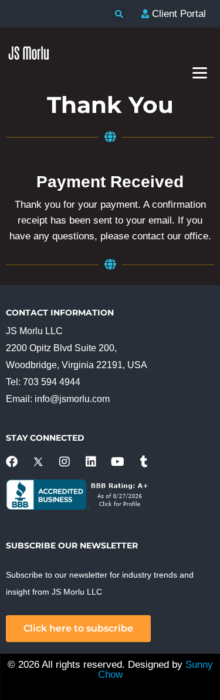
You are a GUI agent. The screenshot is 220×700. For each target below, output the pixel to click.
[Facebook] (11, 461)
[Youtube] (117, 461)
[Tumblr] (143, 461)
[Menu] (200, 72)
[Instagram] (64, 461)
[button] (118, 14)
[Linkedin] (91, 461)
